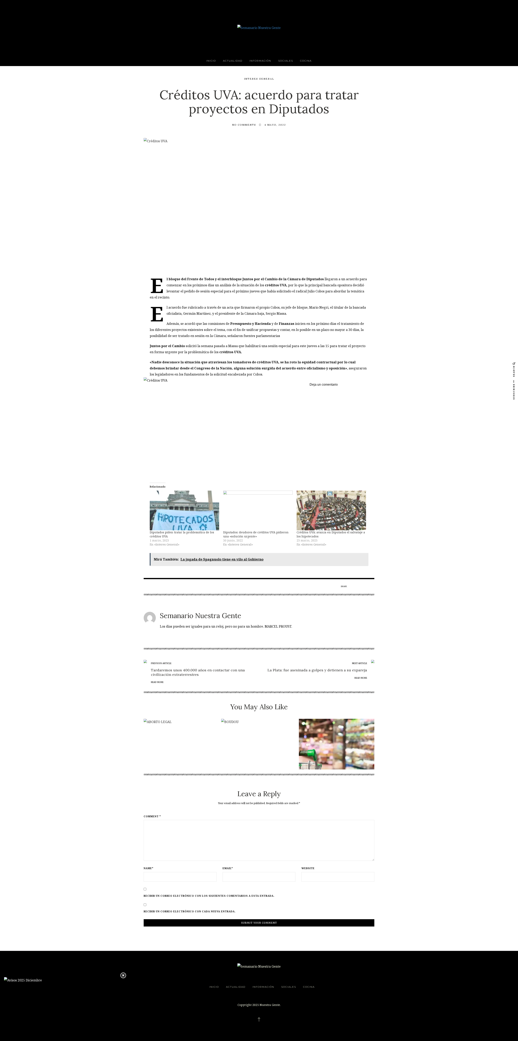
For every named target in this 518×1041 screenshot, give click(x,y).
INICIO (211, 60)
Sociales (285, 60)
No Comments (244, 124)
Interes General (259, 78)
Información (260, 60)
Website (308, 868)
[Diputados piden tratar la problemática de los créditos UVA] (184, 510)
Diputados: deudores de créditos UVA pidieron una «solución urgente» (256, 534)
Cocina (306, 60)
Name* (148, 868)
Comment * (152, 816)
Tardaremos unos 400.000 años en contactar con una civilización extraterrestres (198, 672)
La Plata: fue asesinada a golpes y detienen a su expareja (317, 670)
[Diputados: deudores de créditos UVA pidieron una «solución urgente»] (258, 510)
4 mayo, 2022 (275, 124)
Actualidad (232, 60)
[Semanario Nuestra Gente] (259, 27)
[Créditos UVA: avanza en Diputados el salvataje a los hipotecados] (331, 510)
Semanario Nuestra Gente (200, 615)
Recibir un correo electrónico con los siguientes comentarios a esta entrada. (209, 895)
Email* (228, 868)
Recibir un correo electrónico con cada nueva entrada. (190, 911)
